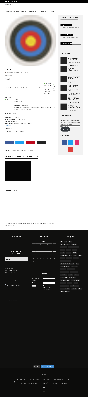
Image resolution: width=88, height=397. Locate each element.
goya (77, 263)
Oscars (76, 274)
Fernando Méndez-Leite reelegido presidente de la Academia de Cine (74, 60)
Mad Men (63, 269)
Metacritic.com (25, 88)
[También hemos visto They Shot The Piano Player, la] (75, 333)
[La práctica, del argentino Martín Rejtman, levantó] (12, 311)
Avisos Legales (9, 268)
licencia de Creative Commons (63, 382)
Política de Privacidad (11, 270)
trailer (74, 288)
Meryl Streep (70, 269)
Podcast (23, 11)
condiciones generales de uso (41, 383)
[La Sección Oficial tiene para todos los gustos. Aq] (33, 346)
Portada (9, 11)
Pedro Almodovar (65, 280)
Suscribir (65, 129)
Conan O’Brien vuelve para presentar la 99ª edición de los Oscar (74, 88)
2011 (70, 241)
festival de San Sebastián (67, 263)
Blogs (52, 11)
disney (75, 252)
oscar (70, 274)
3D (61, 241)
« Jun (33, 266)
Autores (7, 1)
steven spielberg (65, 288)
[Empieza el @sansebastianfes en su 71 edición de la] (54, 347)
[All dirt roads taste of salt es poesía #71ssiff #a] (75, 313)
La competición (43, 11)
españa (62, 258)
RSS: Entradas (16, 285)
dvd (70, 255)
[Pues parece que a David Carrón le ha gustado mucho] (12, 333)
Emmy (80, 255)
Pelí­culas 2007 (8, 75)
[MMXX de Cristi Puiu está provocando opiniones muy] (33, 313)
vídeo (80, 288)
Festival (76, 258)
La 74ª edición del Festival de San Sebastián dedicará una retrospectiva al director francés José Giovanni (74, 106)
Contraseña (35, 283)
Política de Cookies (10, 273)
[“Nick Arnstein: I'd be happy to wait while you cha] (75, 348)
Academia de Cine (65, 244)
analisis (74, 244)
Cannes (62, 252)
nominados (63, 274)
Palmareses (32, 11)
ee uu (75, 255)
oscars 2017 (64, 277)
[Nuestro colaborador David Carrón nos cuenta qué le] (12, 352)
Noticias (16, 11)
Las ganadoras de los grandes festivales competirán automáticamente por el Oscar (74, 96)
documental (64, 255)
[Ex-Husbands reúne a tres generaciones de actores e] (54, 315)
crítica (69, 252)
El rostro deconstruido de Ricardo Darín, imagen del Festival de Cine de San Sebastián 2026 (74, 78)
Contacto (14, 1)
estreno (69, 258)
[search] (26, 259)
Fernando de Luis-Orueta (13, 72)
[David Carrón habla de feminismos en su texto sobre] (54, 333)
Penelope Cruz (76, 280)
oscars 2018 (72, 277)
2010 (66, 241)
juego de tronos (65, 266)
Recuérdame (48, 286)
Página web (8, 125)
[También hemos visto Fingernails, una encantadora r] (33, 332)
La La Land (74, 266)
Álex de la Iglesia (65, 291)
